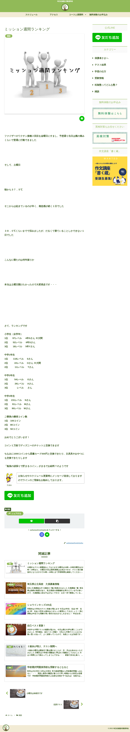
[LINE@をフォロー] (47, 534)
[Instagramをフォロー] (41, 534)
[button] (57, 521)
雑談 (8, 509)
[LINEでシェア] (81, 118)
